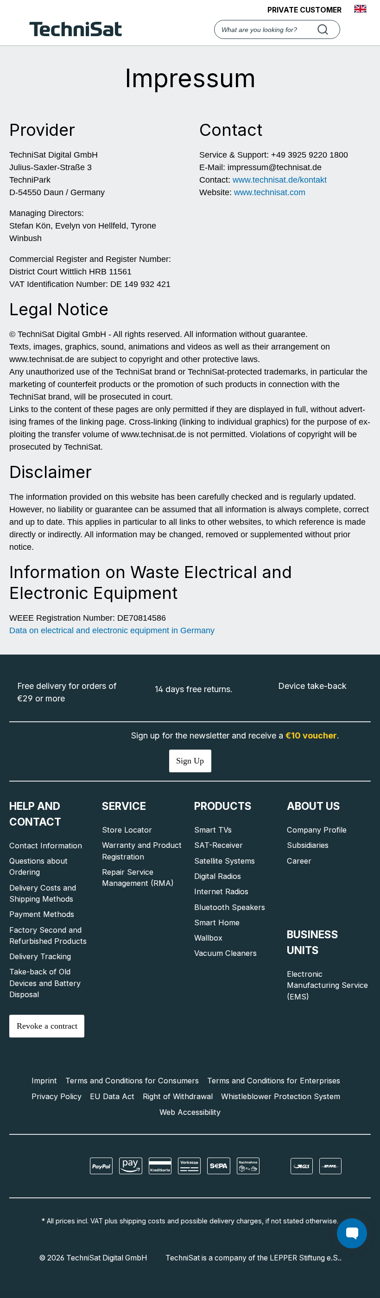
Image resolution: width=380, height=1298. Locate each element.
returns (217, 689)
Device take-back (312, 686)
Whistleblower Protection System (280, 1096)
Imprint (44, 1080)
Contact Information (45, 845)
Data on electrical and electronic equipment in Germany (112, 630)
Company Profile (317, 829)
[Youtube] (45, 1166)
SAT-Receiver (218, 845)
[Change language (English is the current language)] (360, 10)
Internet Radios (221, 891)
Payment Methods (41, 914)
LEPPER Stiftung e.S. (305, 1257)
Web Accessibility (190, 1112)
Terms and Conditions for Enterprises (273, 1080)
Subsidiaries (308, 845)
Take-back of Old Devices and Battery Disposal (45, 983)
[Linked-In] (58, 1166)
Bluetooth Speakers (229, 907)
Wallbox (208, 937)
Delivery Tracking (40, 956)
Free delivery (41, 686)
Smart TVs (213, 829)
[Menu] (17, 30)
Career (299, 860)
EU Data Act (112, 1096)
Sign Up (190, 760)
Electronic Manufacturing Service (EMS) (327, 985)
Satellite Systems (224, 860)
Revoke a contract (47, 1026)
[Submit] (324, 29)
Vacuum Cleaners (225, 953)
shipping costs (142, 1221)
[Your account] (356, 30)
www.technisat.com (269, 192)
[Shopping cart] (369, 30)
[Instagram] (52, 1166)
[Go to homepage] (75, 29)
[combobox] (277, 29)
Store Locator (127, 829)
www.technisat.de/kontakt (280, 180)
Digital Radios (217, 876)
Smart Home (217, 922)
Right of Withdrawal (178, 1096)
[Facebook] (39, 1166)
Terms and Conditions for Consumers (132, 1080)
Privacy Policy (57, 1096)
